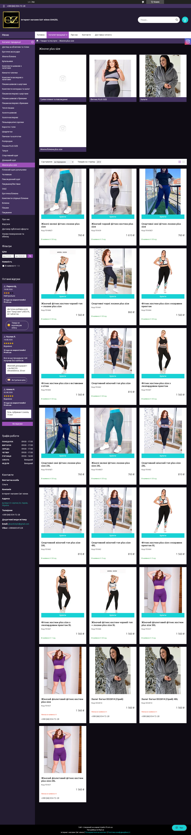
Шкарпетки (7, 132)
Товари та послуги (48, 41)
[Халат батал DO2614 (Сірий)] (112, 670)
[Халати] (163, 78)
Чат (181, 828)
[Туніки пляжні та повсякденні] (62, 78)
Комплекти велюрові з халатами (12, 78)
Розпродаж (7, 141)
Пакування (7, 212)
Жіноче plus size (9, 165)
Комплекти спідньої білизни (15, 198)
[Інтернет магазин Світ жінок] (11, 20)
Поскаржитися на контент (96, 832)
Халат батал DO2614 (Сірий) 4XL (160, 699)
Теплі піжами (8, 108)
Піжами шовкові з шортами (14, 84)
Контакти (86, 35)
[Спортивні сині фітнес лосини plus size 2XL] (62, 431)
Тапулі (5, 151)
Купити (63, 217)
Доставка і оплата (103, 35)
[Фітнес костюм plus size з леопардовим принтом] (163, 351)
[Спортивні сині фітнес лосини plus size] (163, 192)
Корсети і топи (9, 127)
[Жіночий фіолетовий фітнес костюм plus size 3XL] (163, 590)
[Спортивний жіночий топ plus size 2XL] (163, 431)
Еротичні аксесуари (11, 52)
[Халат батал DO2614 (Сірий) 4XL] (163, 670)
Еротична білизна (10, 193)
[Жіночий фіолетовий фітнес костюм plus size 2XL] (62, 749)
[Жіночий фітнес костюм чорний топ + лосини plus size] (62, 271)
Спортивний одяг (10, 155)
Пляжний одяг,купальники (14, 170)
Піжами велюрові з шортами (15, 94)
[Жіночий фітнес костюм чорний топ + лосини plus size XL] (112, 590)
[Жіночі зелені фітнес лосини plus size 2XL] (112, 431)
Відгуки (6, 224)
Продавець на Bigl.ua (95, 830)
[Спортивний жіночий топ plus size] (112, 351)
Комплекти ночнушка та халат (16, 89)
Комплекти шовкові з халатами (12, 67)
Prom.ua (109, 827)
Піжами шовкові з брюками (14, 98)
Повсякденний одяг (11, 179)
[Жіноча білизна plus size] (62, 128)
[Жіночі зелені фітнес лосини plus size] (62, 192)
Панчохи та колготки (11, 136)
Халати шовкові (9, 113)
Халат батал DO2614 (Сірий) (107, 699)
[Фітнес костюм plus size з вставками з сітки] (62, 351)
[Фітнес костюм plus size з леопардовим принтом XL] (62, 590)
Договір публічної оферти (15, 229)
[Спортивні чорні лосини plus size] (112, 271)
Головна (40, 35)
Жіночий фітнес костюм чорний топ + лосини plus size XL (112, 623)
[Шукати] (177, 20)
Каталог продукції (57, 35)
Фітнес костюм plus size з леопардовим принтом (156, 384)
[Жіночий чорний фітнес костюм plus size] (112, 192)
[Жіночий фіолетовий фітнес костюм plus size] (62, 670)
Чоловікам (7, 174)
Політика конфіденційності (119, 832)
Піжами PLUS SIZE (10, 146)
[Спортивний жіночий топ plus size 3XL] (62, 511)
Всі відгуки (18, 424)
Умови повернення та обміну (13, 235)
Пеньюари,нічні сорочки (13, 122)
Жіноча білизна (9, 56)
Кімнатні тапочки (10, 73)
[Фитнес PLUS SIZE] (112, 78)
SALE (4, 189)
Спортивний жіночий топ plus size (111, 383)
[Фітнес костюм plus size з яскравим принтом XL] (163, 511)
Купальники (7, 61)
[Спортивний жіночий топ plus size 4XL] (112, 511)
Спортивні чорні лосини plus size (110, 303)
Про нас (74, 35)
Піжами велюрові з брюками (15, 103)
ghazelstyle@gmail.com (18, 524)
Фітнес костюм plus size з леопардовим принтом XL (56, 623)
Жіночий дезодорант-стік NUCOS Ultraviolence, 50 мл (17, 368)
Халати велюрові (10, 117)
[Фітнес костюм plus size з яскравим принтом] (163, 271)
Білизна (5, 203)
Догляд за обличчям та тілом (15, 47)
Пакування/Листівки (11, 184)
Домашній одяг (9, 160)
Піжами (5, 208)
